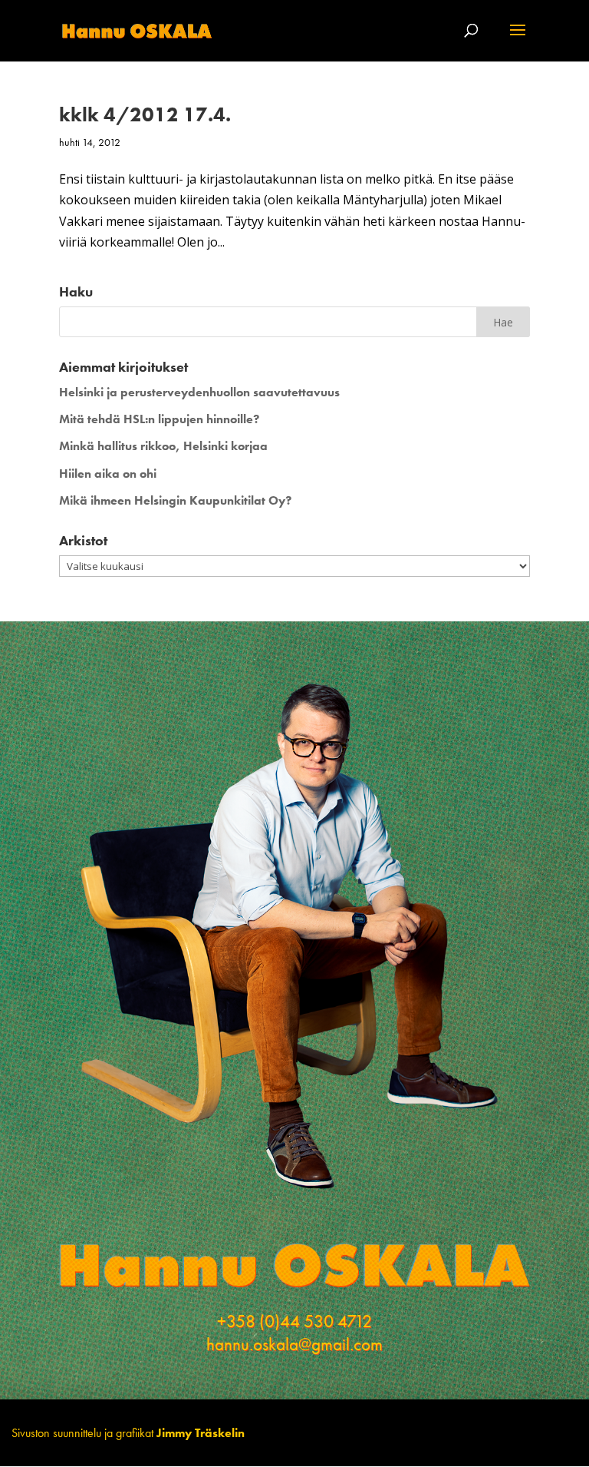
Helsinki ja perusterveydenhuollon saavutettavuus (199, 392)
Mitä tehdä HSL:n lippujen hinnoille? (159, 419)
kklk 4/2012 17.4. (145, 114)
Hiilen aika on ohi (107, 473)
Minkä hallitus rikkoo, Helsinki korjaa (163, 446)
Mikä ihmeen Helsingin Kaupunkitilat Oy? (175, 500)
